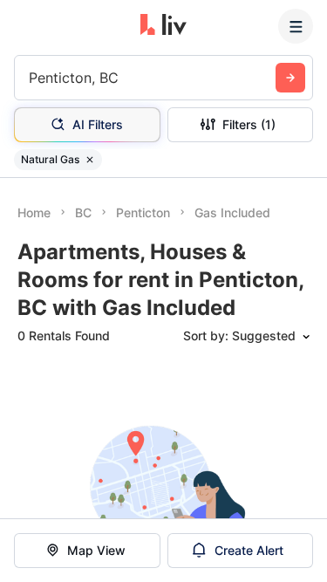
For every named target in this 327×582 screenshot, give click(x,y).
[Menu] (295, 26)
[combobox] (31, 77)
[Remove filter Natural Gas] (90, 159)
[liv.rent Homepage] (163, 26)
